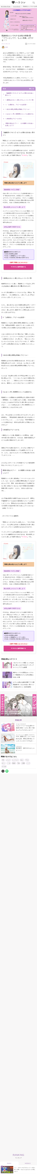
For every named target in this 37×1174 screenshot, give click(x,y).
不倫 (18, 763)
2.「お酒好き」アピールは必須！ (17, 104)
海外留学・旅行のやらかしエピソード (25, 749)
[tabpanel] (18, 705)
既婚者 (13, 763)
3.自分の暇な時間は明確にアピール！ (18, 109)
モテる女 (4, 766)
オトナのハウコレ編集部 (22, 734)
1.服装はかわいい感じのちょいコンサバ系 (20, 100)
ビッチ (28, 763)
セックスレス (15, 760)
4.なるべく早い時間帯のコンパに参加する (20, 114)
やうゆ (17, 724)
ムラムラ (8, 760)
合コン (3, 763)
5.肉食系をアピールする (14, 118)
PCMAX (24, 155)
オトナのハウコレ (5, 6)
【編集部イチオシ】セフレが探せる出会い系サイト (19, 94)
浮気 (3, 760)
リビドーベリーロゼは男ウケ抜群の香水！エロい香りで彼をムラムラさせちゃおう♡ (25, 728)
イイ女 (8, 763)
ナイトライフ (16, 6)
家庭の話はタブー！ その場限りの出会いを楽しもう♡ (19, 124)
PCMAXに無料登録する (18, 267)
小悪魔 (23, 763)
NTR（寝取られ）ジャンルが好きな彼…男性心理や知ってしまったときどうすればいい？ (25, 739)
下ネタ (27, 760)
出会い (21, 760)
